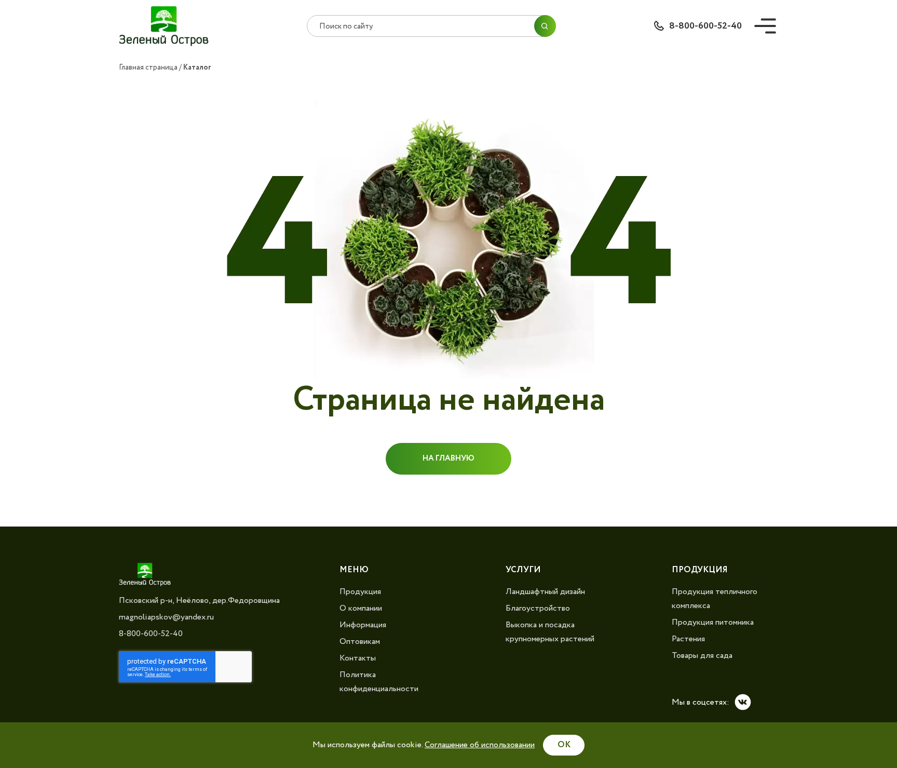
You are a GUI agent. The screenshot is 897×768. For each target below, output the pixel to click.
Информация (362, 625)
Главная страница (148, 67)
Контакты (357, 658)
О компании (360, 608)
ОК (564, 745)
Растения (688, 639)
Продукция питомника (713, 622)
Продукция (360, 592)
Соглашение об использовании (480, 745)
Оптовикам (359, 642)
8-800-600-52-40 (705, 26)
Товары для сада (702, 656)
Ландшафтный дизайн (545, 592)
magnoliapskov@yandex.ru (166, 617)
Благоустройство (538, 608)
